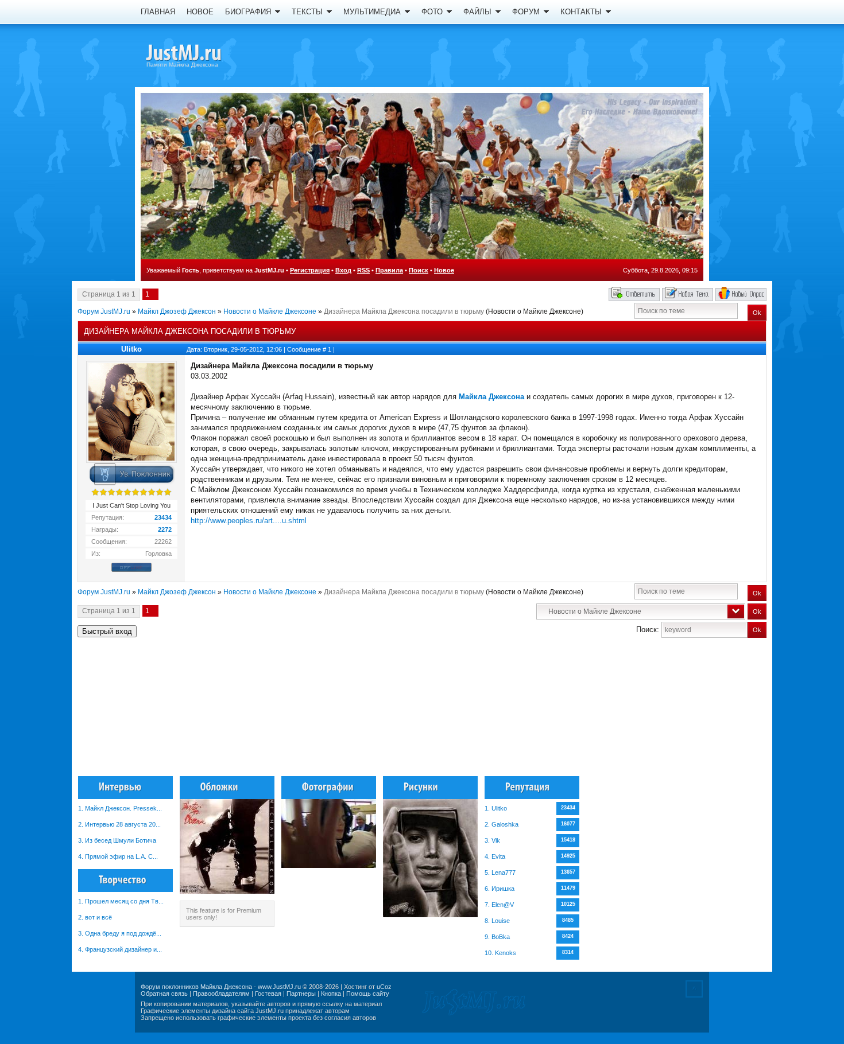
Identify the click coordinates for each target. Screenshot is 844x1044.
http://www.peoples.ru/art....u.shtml (249, 520)
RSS (363, 270)
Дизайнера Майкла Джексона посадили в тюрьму (404, 311)
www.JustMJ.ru (279, 986)
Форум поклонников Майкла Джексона (196, 986)
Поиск (418, 270)
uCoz (384, 986)
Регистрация (310, 270)
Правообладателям (221, 993)
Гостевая (268, 993)
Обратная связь (164, 993)
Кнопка (331, 993)
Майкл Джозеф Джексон (177, 311)
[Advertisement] (708, 712)
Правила (389, 270)
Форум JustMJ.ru (104, 311)
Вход (343, 270)
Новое (444, 270)
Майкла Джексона (491, 396)
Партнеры (301, 993)
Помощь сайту (367, 993)
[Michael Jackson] (203, 54)
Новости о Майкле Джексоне (269, 311)
